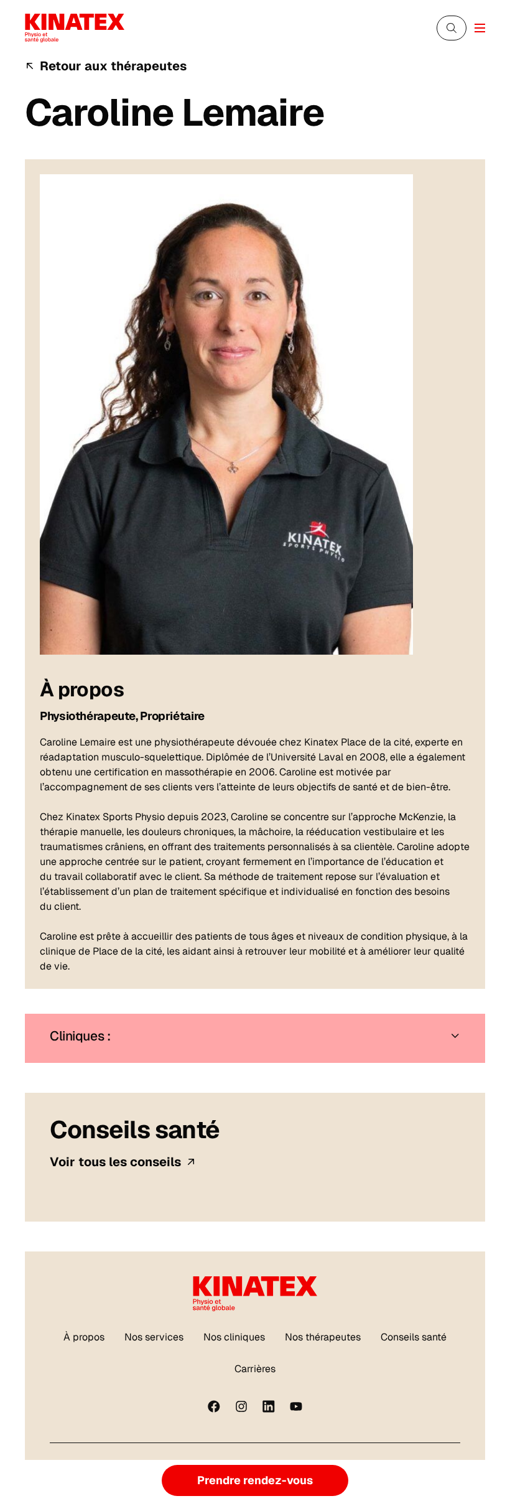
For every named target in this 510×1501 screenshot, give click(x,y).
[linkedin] (268, 1406)
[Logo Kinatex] (74, 28)
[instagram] (241, 1406)
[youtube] (296, 1406)
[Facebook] (214, 1406)
